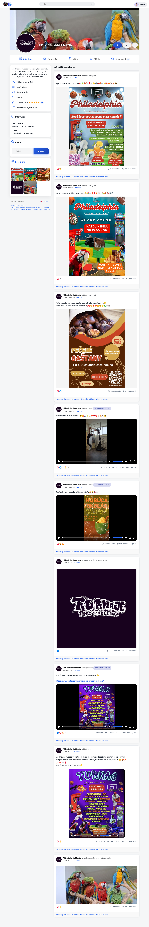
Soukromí (14, 210)
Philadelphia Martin (55, 45)
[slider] (82, 461)
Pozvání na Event (102, 408)
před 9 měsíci (68, 78)
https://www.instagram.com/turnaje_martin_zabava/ (80, 681)
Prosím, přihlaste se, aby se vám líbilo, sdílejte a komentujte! (82, 176)
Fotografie (20, 162)
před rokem (67, 563)
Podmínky (46, 208)
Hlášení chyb (37, 210)
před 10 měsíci (68, 297)
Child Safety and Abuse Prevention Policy (25, 208)
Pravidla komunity (17, 206)
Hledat (41, 151)
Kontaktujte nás (25, 210)
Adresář (47, 210)
